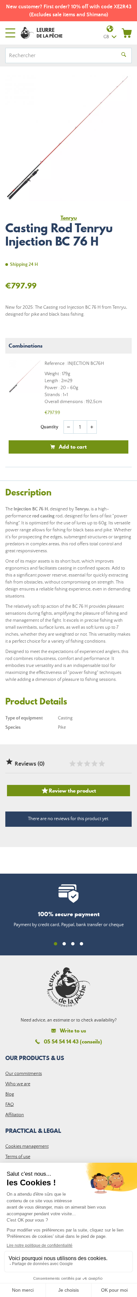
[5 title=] (101, 764)
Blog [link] (9, 1094)
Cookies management (27, 1146)
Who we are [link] (17, 1084)
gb (106, 37)
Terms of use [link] (17, 1156)
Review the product (68, 791)
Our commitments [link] (23, 1073)
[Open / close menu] (10, 33)
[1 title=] (72, 764)
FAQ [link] (9, 1104)
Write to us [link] (73, 1030)
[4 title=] (94, 764)
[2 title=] (79, 764)
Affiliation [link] (14, 1115)
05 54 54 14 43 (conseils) (73, 1041)
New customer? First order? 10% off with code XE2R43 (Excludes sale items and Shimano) (68, 11)
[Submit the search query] (123, 55)
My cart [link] (127, 33)
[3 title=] (86, 764)
